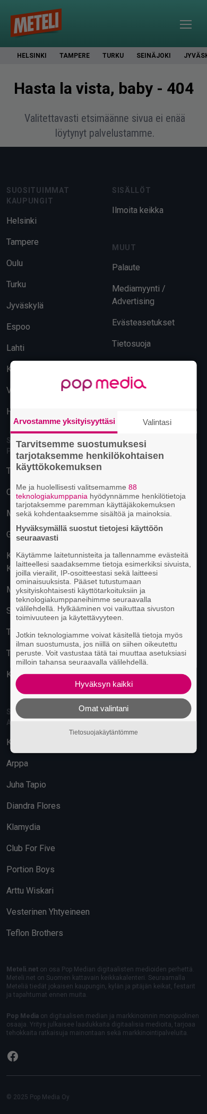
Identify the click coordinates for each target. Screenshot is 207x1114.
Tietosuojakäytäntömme (103, 732)
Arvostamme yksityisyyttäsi (64, 421)
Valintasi (157, 422)
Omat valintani (103, 708)
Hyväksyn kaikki (104, 683)
